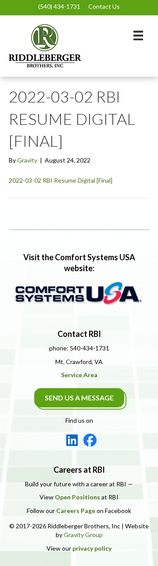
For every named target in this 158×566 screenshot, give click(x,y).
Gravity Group (83, 534)
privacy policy (91, 548)
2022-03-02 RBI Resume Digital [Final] (60, 180)
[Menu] (138, 35)
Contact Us (104, 6)
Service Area (79, 375)
